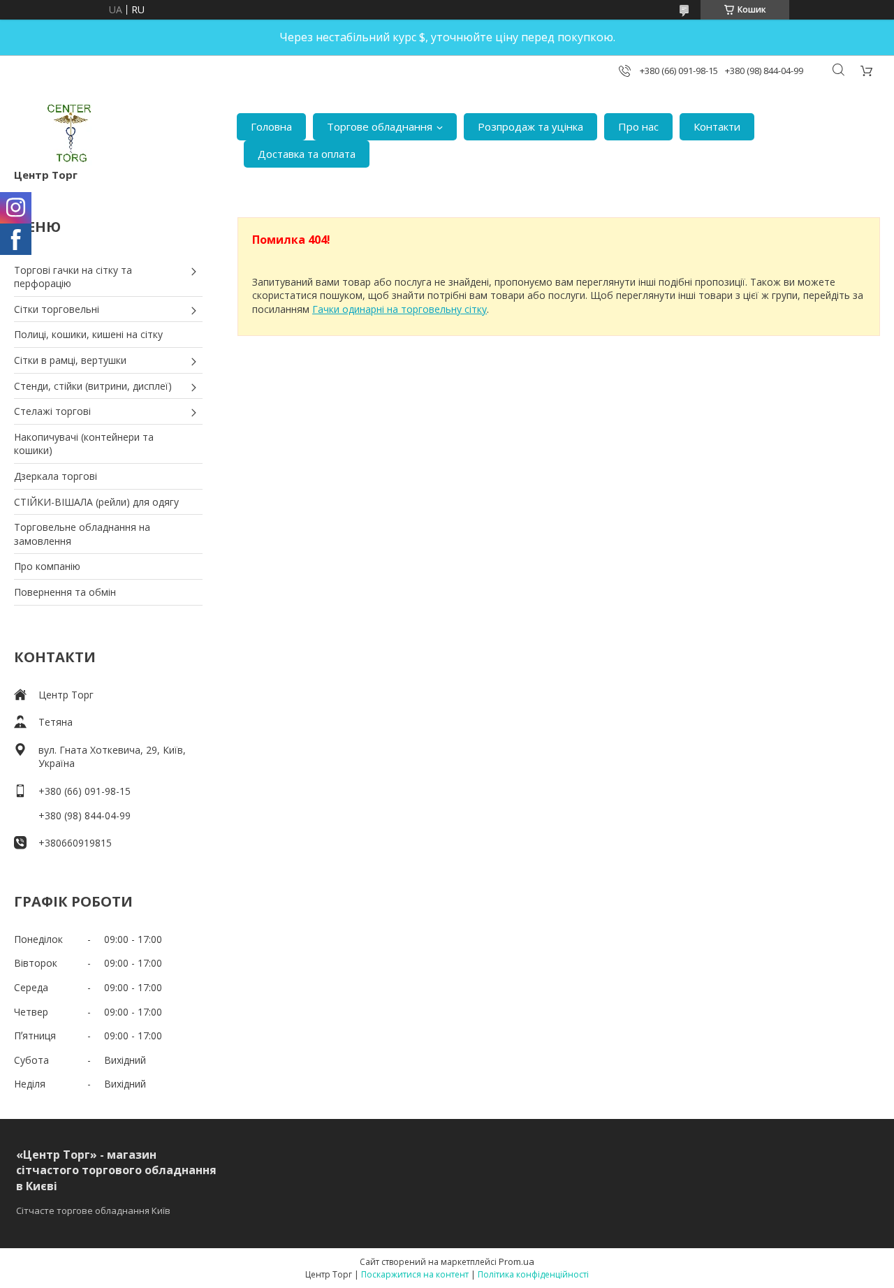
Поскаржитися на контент (415, 1274)
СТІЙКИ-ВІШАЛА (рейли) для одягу (96, 501)
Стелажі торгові (52, 411)
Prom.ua (516, 1261)
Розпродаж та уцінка (530, 126)
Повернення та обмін (65, 592)
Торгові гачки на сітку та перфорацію (73, 277)
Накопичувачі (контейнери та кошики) (84, 444)
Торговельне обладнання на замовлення (82, 534)
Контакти (717, 126)
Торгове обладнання (379, 126)
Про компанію (47, 566)
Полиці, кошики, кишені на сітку (88, 334)
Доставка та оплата (307, 154)
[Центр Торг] (60, 133)
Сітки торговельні (56, 309)
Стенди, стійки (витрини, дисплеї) (93, 386)
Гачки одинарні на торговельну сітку (399, 309)
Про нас (638, 126)
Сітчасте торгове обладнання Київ (93, 1210)
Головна (271, 126)
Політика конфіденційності (533, 1274)
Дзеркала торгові (55, 476)
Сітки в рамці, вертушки (70, 360)
